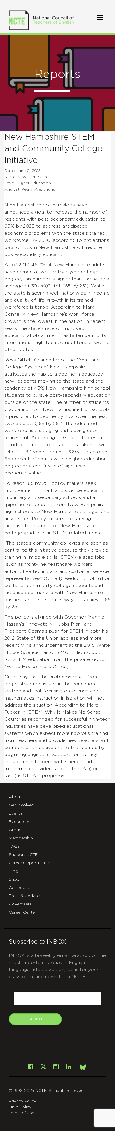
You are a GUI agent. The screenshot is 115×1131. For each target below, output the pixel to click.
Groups (16, 830)
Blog (13, 871)
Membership (21, 838)
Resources (19, 822)
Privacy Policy (22, 1101)
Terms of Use (21, 1113)
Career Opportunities (30, 863)
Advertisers (20, 904)
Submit (35, 1019)
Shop (14, 879)
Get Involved (21, 805)
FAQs (14, 846)
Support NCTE (23, 855)
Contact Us (20, 888)
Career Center (22, 912)
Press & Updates (25, 896)
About (15, 797)
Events (15, 813)
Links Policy (20, 1107)
